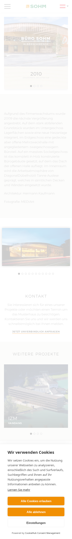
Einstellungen (36, 523)
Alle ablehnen (36, 512)
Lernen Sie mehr (19, 490)
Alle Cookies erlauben (36, 501)
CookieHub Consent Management (42, 532)
